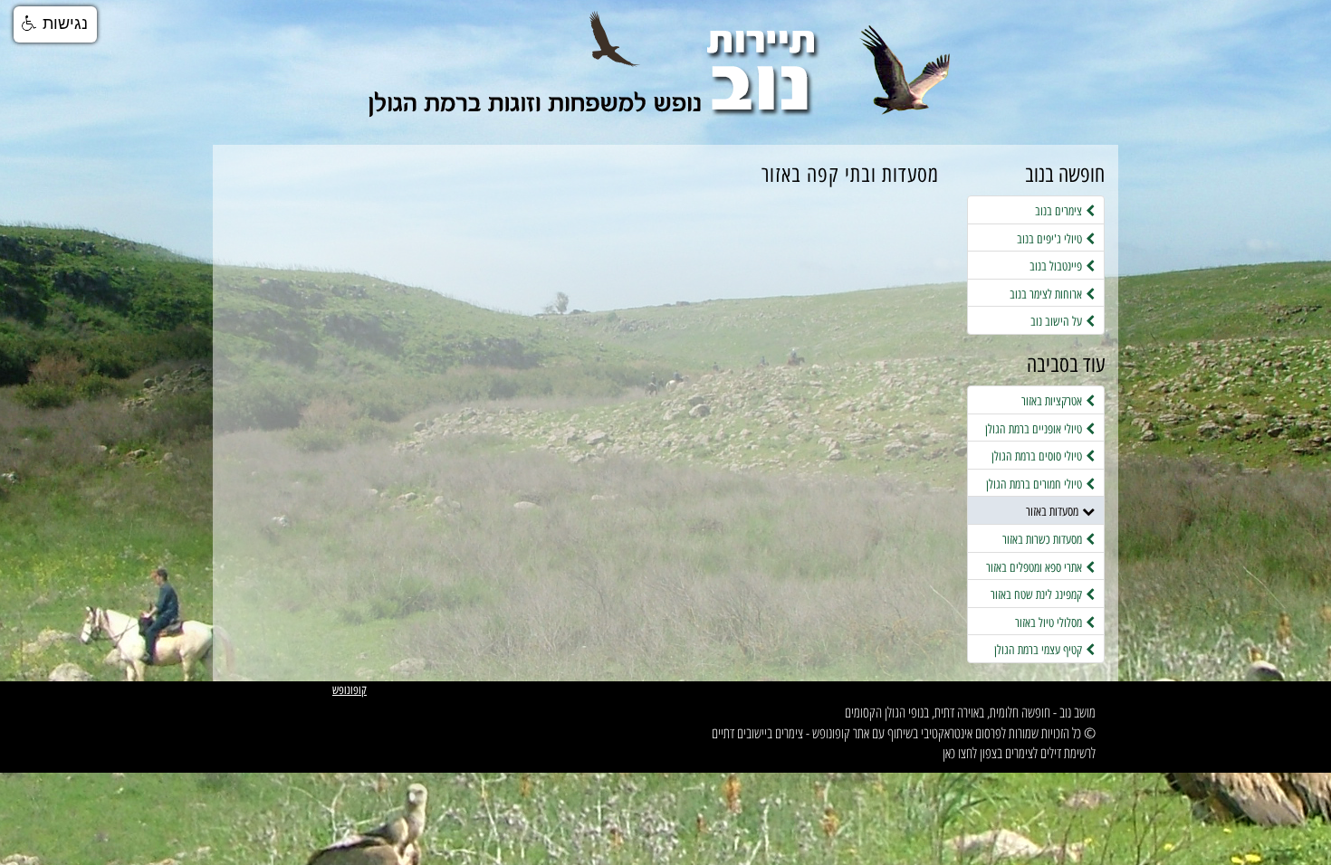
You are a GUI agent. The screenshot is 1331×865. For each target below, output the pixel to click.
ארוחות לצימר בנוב (1048, 294)
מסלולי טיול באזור (1050, 622)
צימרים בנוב (1060, 211)
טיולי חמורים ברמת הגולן (1036, 484)
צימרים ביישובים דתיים (757, 733)
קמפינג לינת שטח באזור (1038, 594)
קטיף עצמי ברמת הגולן (1040, 650)
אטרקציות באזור (1053, 401)
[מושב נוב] (665, 81)
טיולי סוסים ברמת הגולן (1038, 456)
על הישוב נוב (1058, 321)
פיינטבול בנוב (1057, 266)
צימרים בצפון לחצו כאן (988, 753)
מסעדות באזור (1054, 511)
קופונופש (349, 690)
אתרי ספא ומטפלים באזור (1036, 567)
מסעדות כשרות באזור (1044, 539)
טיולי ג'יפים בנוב (1051, 239)
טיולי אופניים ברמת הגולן (1035, 429)
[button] (55, 24)
